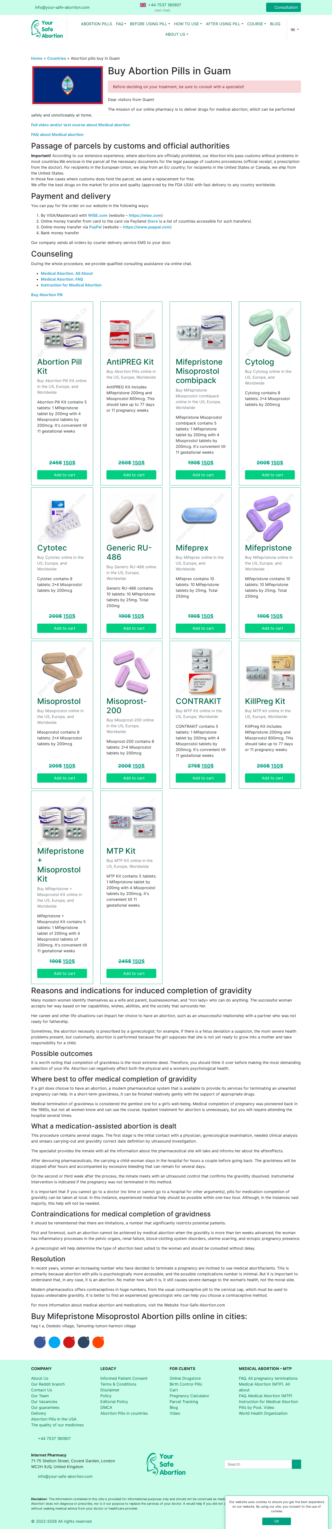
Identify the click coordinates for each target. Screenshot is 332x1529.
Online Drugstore (185, 1378)
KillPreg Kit (265, 701)
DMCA (106, 1407)
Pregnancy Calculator (189, 1395)
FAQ (119, 23)
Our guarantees (45, 1407)
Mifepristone (268, 547)
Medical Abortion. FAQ (62, 279)
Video (175, 1413)
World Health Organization (263, 1413)
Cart (174, 1389)
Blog (174, 1407)
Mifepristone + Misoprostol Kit (60, 865)
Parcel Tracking (184, 1401)
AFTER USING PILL (223, 23)
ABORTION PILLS (96, 23)
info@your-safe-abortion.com (62, 7)
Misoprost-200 (126, 705)
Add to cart (64, 474)
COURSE (255, 23)
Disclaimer (110, 1389)
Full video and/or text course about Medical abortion (80, 124)
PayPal (95, 227)
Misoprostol (59, 701)
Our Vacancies (44, 1401)
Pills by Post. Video (256, 1407)
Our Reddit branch (48, 1384)
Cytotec (52, 547)
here (153, 221)
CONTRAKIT (198, 701)
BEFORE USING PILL (148, 23)
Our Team (40, 1395)
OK (276, 1521)
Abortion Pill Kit (59, 366)
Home (37, 58)
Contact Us (41, 1389)
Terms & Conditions (118, 1384)
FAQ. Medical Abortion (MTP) (265, 1395)
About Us (39, 1378)
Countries (56, 58)
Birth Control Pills (186, 1384)
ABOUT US (175, 34)
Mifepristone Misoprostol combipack (199, 371)
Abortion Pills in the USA (54, 1419)
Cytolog (259, 362)
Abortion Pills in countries (124, 1413)
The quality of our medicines (57, 1424)
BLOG (275, 23)
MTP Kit (121, 851)
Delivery (38, 1413)
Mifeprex (192, 547)
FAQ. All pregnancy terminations (268, 1378)
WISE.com (97, 215)
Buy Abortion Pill (46, 294)
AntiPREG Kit (130, 362)
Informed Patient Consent (124, 1378)
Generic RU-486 (129, 552)
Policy (106, 1395)
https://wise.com (145, 215)
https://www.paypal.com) (147, 227)
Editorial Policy (114, 1401)
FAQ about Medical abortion (57, 134)
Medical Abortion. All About (67, 273)
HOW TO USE (186, 23)
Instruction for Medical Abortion (71, 285)
